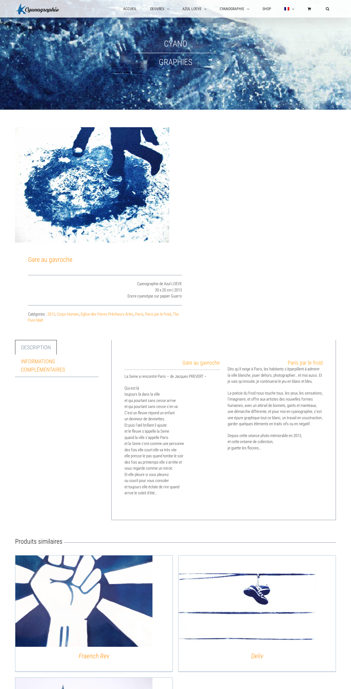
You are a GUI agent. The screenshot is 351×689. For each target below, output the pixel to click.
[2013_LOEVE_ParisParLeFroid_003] (92, 185)
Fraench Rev (94, 656)
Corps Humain (68, 314)
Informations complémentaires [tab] (43, 365)
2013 (51, 314)
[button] (327, 9)
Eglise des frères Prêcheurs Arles (107, 314)
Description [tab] (36, 347)
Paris (139, 314)
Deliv (257, 656)
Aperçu (84, 602)
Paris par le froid (158, 314)
